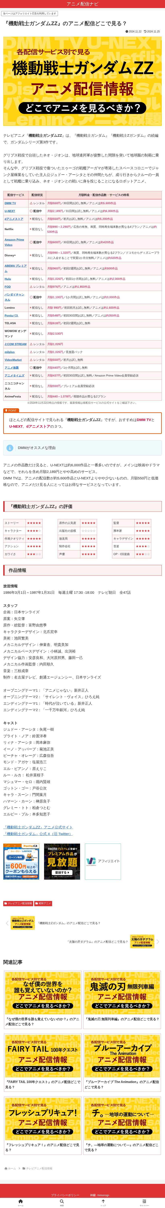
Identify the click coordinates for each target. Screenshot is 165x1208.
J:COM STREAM (16, 344)
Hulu (8, 278)
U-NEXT (10, 211)
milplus (10, 352)
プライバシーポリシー (65, 1195)
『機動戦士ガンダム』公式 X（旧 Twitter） (38, 834)
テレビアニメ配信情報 (20, 903)
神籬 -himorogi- (100, 1195)
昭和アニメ (45, 903)
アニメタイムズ (14, 375)
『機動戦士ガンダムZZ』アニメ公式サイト (38, 827)
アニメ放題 (12, 367)
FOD (8, 286)
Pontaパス (11, 315)
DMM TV (10, 203)
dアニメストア (14, 218)
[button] (152, 790)
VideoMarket (13, 359)
